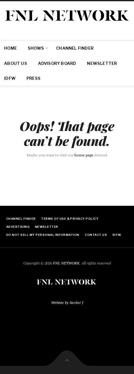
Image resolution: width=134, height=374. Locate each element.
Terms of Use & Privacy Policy (69, 218)
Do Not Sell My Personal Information (42, 235)
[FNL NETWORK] (67, 15)
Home (10, 48)
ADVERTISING (17, 226)
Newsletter (102, 63)
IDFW (10, 78)
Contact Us (96, 235)
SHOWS (36, 48)
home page (83, 155)
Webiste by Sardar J (67, 302)
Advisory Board (57, 63)
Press (33, 78)
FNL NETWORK (66, 263)
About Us (15, 63)
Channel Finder (74, 48)
